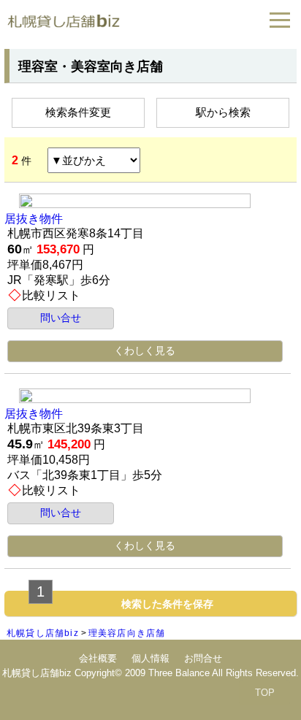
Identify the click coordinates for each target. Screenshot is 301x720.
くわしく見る (144, 350)
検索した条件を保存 (167, 604)
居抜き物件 (33, 218)
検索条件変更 (78, 112)
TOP (265, 692)
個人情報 (150, 658)
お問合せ (203, 658)
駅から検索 (223, 112)
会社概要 (98, 658)
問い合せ (60, 317)
